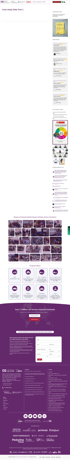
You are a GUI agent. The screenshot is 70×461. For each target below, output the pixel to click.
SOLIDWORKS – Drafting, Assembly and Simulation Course (57, 376)
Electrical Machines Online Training (54, 398)
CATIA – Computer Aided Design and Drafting (56, 395)
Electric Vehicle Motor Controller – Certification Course (33, 389)
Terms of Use (53, 457)
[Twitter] (30, 416)
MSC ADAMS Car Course (52, 377)
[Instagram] (44, 416)
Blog (40, 457)
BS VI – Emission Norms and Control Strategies (56, 389)
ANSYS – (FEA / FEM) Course (53, 373)
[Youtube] (35, 416)
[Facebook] (25, 416)
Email (38, 344)
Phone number (51, 344)
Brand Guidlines (5, 403)
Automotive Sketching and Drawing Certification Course (57, 392)
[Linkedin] (40, 416)
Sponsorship (5, 400)
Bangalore (14, 293)
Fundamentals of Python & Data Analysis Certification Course (57, 382)
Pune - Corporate (42, 277)
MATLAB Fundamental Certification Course (56, 407)
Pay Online (5, 398)
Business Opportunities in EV (29, 376)
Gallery (4, 405)
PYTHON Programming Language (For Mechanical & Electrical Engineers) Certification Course (57, 384)
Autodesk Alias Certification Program (55, 379)
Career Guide (5, 407)
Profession (38, 354)
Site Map (43, 457)
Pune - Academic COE (55, 277)
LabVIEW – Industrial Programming (54, 405)
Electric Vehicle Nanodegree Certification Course (32, 385)
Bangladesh (41, 293)
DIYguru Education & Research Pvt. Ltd (22, 456)
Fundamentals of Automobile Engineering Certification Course (34, 391)
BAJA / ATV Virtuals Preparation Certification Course (59, 43)
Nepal (55, 293)
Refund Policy (58, 457)
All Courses (50, 371)
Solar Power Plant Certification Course (55, 410)
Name (38, 339)
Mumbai (28, 277)
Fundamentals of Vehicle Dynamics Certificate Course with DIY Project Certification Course (35, 394)
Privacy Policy (47, 457)
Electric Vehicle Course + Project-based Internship (59, 94)
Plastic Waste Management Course (54, 408)
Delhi (15, 277)
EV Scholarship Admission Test (30, 378)
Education (50, 354)
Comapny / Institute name (41, 349)
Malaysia (28, 293)
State (50, 349)
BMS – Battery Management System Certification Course (34, 387)
